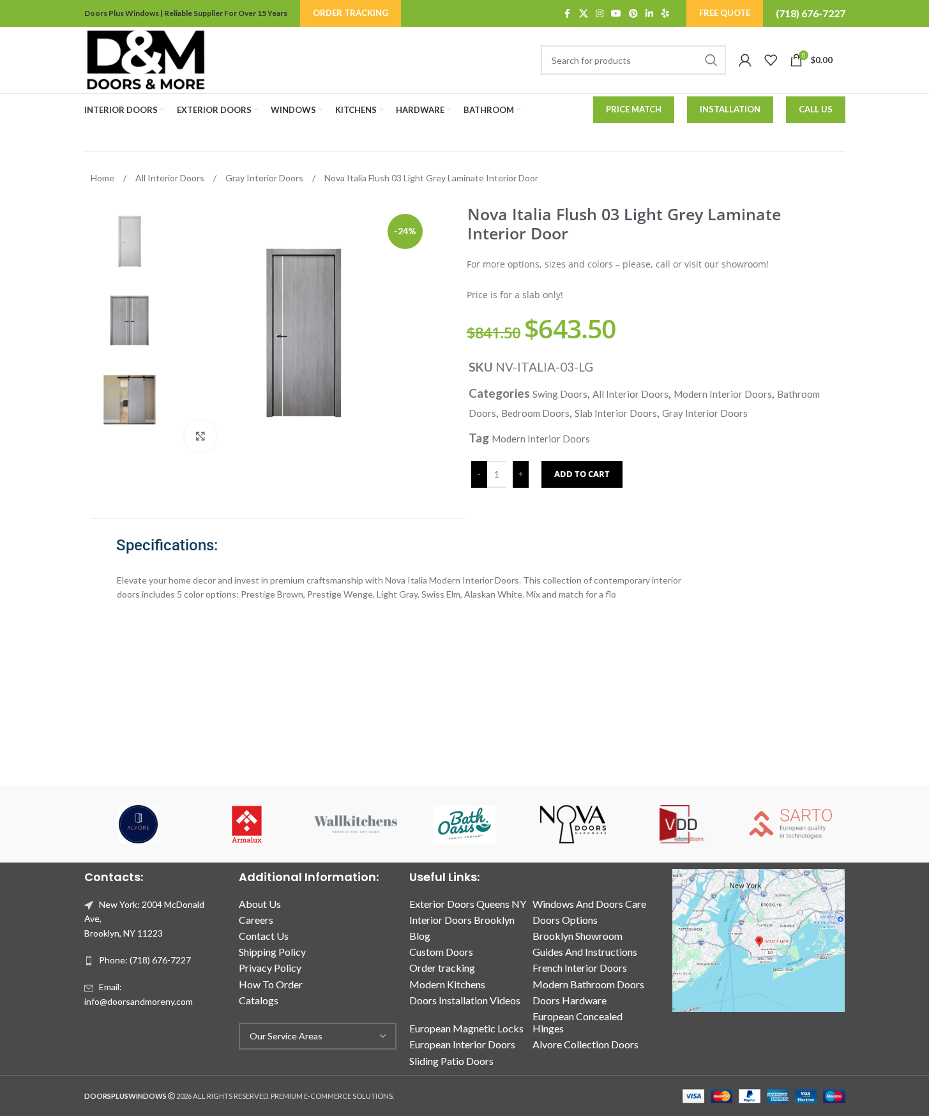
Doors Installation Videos (464, 1000)
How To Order (271, 984)
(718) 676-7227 (810, 13)
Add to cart (582, 473)
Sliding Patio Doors (451, 1061)
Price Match (633, 109)
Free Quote (724, 13)
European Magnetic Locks (466, 1028)
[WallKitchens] (355, 824)
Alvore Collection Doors (585, 1044)
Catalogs (258, 1000)
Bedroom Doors (535, 413)
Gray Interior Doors (265, 177)
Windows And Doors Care (589, 904)
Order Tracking (350, 13)
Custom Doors (441, 952)
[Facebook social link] (567, 13)
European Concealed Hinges (577, 1022)
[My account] (745, 60)
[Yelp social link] (665, 13)
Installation (730, 109)
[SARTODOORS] (790, 824)
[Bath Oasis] (464, 824)
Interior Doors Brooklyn (462, 920)
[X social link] (583, 13)
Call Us (816, 109)
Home (103, 177)
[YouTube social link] (616, 13)
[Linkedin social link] (649, 13)
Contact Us (264, 936)
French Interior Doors (579, 967)
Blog (419, 936)
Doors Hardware (569, 1000)
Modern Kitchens (447, 984)
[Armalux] (247, 824)
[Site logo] (145, 59)
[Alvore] (138, 824)
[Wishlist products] (770, 60)
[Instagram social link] (599, 13)
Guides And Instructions (584, 952)
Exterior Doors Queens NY (467, 904)
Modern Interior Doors (723, 394)
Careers (256, 920)
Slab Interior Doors (616, 413)
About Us (260, 904)
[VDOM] (682, 824)
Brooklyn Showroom (577, 936)
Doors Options (565, 920)
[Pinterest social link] (633, 13)
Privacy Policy (270, 967)
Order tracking (442, 967)
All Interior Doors (170, 177)
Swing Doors (559, 394)
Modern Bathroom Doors (588, 984)
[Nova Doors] (573, 824)
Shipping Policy (272, 952)
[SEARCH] (711, 60)
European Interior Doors (462, 1044)
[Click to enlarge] (200, 436)
